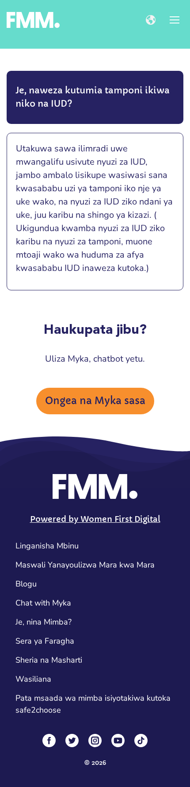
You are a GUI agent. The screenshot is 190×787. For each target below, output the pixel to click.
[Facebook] (49, 740)
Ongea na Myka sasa (95, 401)
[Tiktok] (141, 740)
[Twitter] (72, 740)
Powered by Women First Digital (95, 519)
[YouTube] (118, 740)
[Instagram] (95, 740)
